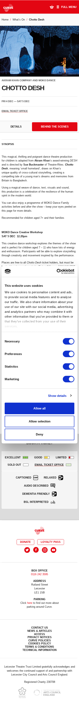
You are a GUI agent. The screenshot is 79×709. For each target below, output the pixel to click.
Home (5, 19)
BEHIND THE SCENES (55, 126)
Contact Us (39, 627)
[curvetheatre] (53, 550)
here (29, 602)
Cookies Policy (39, 643)
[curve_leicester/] (45, 550)
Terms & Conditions (39, 646)
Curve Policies (39, 640)
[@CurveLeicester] (27, 550)
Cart (52, 7)
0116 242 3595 (39, 574)
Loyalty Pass (51, 541)
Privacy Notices (40, 637)
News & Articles (39, 630)
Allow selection (39, 421)
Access (39, 634)
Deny (39, 434)
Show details (57, 395)
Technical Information (39, 650)
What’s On (19, 19)
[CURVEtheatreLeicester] (36, 550)
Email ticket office (15, 111)
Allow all (39, 408)
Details (16, 126)
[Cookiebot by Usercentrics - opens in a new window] (56, 271)
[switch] (68, 354)
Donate (25, 541)
